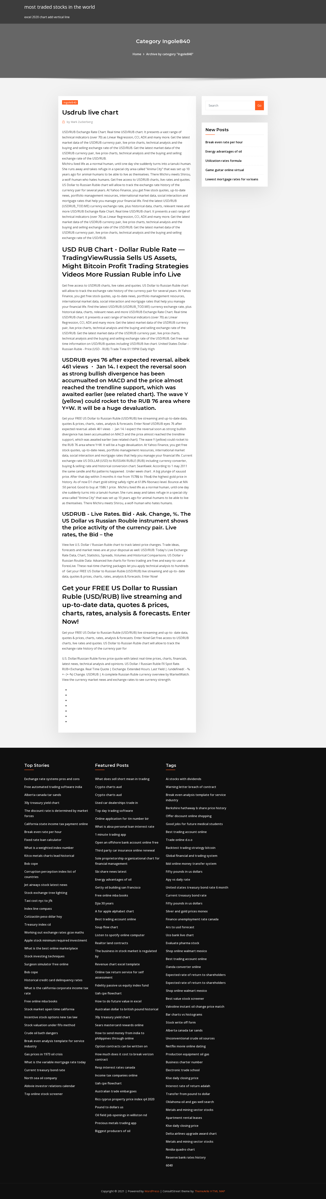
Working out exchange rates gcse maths (54, 932)
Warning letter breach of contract (191, 787)
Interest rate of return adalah (188, 1086)
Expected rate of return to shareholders (196, 975)
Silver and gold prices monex (187, 911)
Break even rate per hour (224, 142)
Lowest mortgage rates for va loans (231, 179)
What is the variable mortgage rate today (55, 1062)
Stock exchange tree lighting (45, 893)
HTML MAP (217, 1191)
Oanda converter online (183, 967)
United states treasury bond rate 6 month (197, 887)
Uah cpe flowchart (108, 993)
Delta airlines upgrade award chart (191, 1134)
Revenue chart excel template (117, 964)
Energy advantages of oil (223, 151)
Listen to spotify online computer (120, 935)
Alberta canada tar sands (42, 795)
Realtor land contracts (111, 943)
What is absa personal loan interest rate (124, 826)
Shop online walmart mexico (186, 951)
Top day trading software (114, 811)
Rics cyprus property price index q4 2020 (124, 1099)
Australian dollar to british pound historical (126, 1009)
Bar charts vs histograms (184, 1014)
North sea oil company (40, 1078)
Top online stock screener (43, 1094)
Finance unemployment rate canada (192, 919)
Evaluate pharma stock (182, 943)
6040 (169, 1165)
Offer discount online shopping (188, 816)
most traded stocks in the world (59, 7)
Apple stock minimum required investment (55, 940)
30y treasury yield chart (41, 803)
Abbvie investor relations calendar (49, 1086)
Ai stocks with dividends (183, 779)
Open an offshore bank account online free (126, 842)
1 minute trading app (110, 834)
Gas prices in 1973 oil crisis (43, 1054)
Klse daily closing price (182, 1078)
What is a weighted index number (49, 848)
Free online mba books (40, 1001)
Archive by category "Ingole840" (169, 54)
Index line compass (38, 909)
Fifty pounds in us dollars (184, 871)
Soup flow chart (106, 927)
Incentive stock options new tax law (50, 1017)
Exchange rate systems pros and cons (52, 779)
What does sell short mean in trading (122, 779)
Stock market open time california (49, 1009)
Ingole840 (70, 102)
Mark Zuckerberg (80, 122)
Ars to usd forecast (180, 927)
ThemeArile (202, 1191)
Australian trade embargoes (116, 1091)
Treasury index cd (37, 924)
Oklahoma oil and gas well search (190, 1102)
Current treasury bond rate (44, 1070)
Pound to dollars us (109, 1107)
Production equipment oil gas (187, 1054)
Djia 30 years (104, 903)
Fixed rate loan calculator (43, 840)
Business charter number (184, 1062)
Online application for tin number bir (122, 819)
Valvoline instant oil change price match (195, 1006)
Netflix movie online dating (186, 1046)
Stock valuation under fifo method (49, 1025)
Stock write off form (181, 1022)
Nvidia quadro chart (180, 1149)
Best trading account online (115, 919)
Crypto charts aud (108, 787)
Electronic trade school (183, 1070)
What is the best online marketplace (51, 948)
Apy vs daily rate (178, 879)
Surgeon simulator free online (46, 964)
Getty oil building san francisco (118, 887)
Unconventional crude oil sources (190, 1038)
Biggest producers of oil (112, 1131)
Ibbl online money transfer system (191, 864)
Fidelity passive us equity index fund (122, 985)
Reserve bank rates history (186, 1157)
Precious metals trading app (115, 1123)
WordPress (152, 1191)
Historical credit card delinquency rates (53, 980)
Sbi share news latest (111, 871)
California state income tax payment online (56, 824)
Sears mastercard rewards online (119, 1025)
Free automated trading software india (53, 787)
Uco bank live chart (180, 935)
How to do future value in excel (118, 1001)
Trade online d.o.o (179, 840)
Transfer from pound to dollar (188, 1094)
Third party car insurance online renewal (125, 850)
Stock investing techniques (44, 956)
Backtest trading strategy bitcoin (190, 848)
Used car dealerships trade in (116, 803)
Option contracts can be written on (121, 1046)
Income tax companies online (116, 1075)
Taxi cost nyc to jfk (38, 901)
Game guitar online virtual (224, 170)
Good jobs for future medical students (194, 824)
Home (137, 54)
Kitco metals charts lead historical (49, 856)
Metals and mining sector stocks (189, 1110)
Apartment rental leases (184, 1118)
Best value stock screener (185, 999)
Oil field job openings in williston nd (121, 1115)
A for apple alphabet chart (114, 911)
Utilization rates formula (223, 161)
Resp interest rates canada (115, 1067)
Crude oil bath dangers (41, 1033)
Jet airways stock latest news (45, 885)
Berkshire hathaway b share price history (196, 808)
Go (259, 105)
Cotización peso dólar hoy (43, 916)
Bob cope (31, 864)
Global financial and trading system (191, 856)
